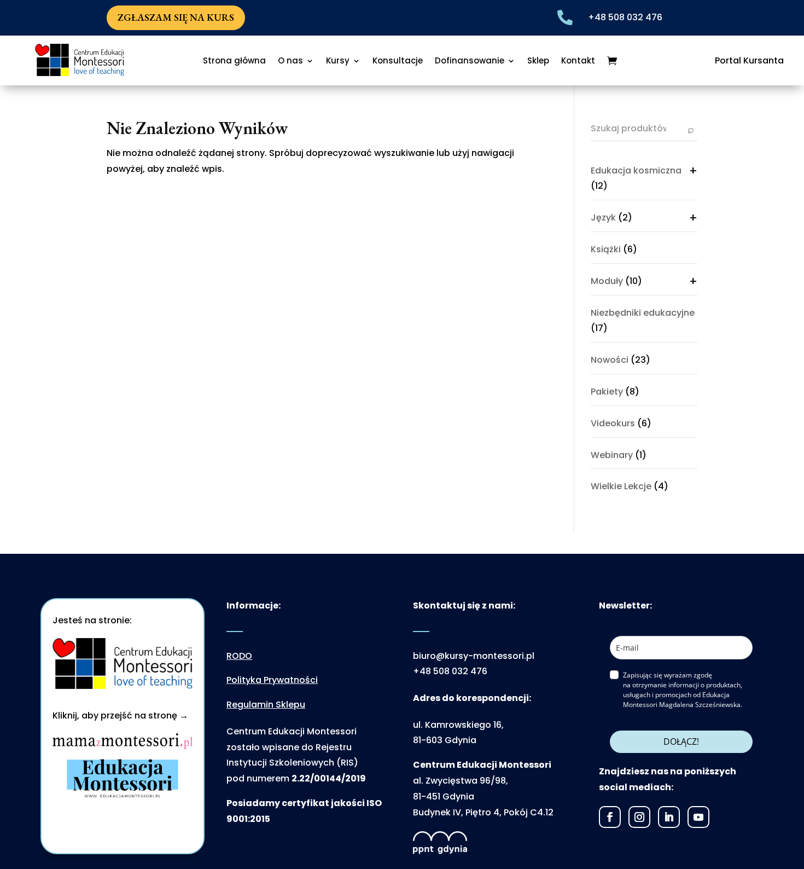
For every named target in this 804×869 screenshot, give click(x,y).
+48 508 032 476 (625, 17)
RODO (239, 656)
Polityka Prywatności (272, 680)
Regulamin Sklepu (265, 704)
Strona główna (234, 61)
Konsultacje (397, 61)
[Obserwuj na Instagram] (639, 817)
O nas (290, 61)
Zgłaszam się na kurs (176, 17)
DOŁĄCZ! (681, 741)
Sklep (538, 61)
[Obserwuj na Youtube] (698, 817)
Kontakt (578, 61)
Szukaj (690, 129)
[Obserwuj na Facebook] (610, 817)
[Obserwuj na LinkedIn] (669, 817)
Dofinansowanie (469, 61)
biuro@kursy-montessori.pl (473, 656)
